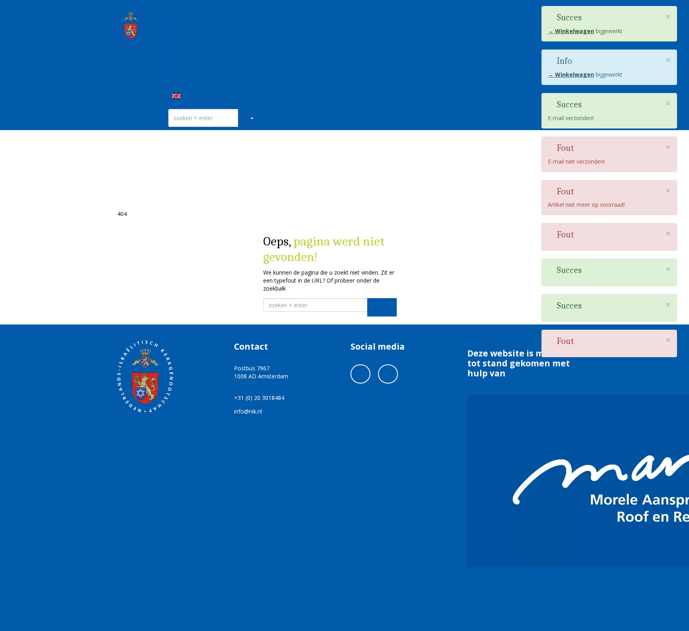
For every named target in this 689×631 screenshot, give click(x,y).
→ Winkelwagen (571, 31)
